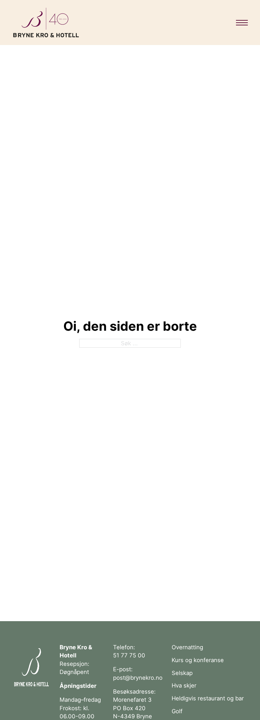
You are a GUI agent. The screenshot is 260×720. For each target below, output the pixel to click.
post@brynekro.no (137, 677)
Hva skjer (184, 685)
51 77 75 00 (129, 655)
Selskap (182, 673)
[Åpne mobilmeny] (242, 22)
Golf (177, 711)
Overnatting (187, 647)
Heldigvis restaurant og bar (208, 698)
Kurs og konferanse (198, 660)
